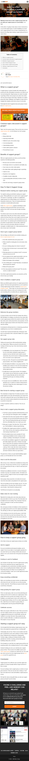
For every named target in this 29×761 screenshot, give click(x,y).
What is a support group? (7, 57)
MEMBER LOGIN (14, 752)
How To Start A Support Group (8, 62)
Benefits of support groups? (7, 60)
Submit (14, 706)
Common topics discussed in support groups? (11, 59)
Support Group (10, 14)
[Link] (4, 1)
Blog (26, 750)
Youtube (22, 750)
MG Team (19, 14)
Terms (14, 756)
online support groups (5, 651)
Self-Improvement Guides (7, 750)
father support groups (8, 205)
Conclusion (4, 68)
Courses (17, 750)
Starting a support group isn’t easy (9, 66)
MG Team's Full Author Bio (14, 76)
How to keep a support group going (9, 64)
